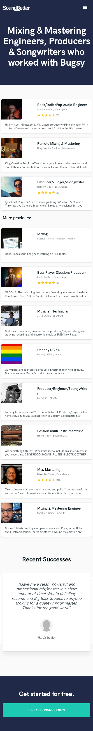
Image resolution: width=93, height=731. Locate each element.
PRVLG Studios (46, 637)
